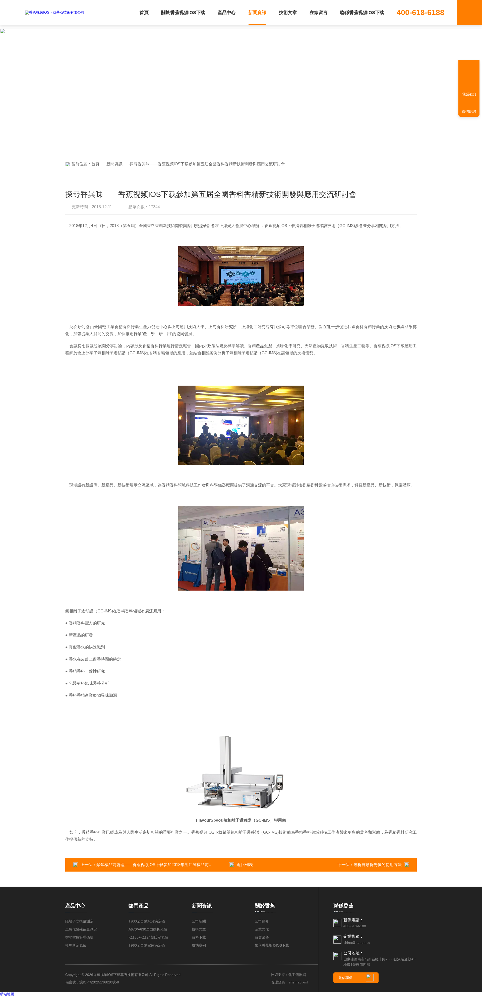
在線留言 (319, 12)
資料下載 (199, 937)
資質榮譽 (262, 937)
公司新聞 (199, 921)
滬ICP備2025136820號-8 (99, 982)
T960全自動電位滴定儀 (147, 945)
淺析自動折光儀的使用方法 (377, 865)
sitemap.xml (298, 982)
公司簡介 (262, 921)
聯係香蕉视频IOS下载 (362, 12)
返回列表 (245, 865)
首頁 (144, 12)
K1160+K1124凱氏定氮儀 (148, 937)
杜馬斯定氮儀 (75, 945)
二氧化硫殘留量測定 (81, 929)
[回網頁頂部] (469, 77)
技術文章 (288, 12)
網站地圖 (7, 994)
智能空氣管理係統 (79, 937)
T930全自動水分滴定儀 (147, 921)
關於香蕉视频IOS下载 (183, 12)
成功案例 (199, 945)
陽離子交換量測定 (79, 921)
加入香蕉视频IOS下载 (272, 945)
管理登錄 (278, 982)
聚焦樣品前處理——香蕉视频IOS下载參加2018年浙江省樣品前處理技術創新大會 (168, 865)
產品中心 (227, 12)
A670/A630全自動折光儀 (148, 929)
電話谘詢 (469, 94)
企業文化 (262, 929)
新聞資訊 (257, 12)
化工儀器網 (297, 975)
